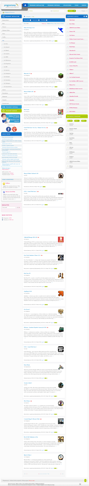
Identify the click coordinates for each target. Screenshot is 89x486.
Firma (3, 33)
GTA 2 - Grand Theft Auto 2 (30, 191)
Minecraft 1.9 (27, 73)
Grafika (3, 37)
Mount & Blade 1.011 (28, 91)
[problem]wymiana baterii (7, 139)
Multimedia (4, 96)
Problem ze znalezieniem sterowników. (10, 155)
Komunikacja (5, 93)
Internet (4, 89)
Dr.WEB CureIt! (72, 61)
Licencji (62, 23)
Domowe (4, 26)
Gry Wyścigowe (7, 83)
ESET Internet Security (74, 103)
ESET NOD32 (72, 111)
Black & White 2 (27, 455)
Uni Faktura (72, 35)
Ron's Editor (72, 23)
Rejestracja (12, 12)
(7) (53, 86)
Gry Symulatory (7, 79)
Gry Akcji (6, 43)
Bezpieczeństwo (5, 20)
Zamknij (80, 484)
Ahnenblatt (71, 100)
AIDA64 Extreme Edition (74, 27)
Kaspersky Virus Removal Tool (75, 58)
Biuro (3, 23)
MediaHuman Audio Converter (75, 88)
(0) (53, 40)
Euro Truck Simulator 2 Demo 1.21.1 (32, 255)
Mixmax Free (72, 84)
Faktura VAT (72, 31)
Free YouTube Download (74, 77)
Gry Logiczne (6, 53)
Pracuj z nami (32, 480)
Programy (29, 16)
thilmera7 (71, 73)
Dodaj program (25, 480)
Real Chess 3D (27, 273)
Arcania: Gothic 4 (28, 383)
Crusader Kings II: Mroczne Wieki (32, 419)
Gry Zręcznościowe (8, 86)
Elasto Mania (27, 365)
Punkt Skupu (72, 46)
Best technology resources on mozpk (9, 157)
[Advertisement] (38, 57)
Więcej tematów (5, 169)
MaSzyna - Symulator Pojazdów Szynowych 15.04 (35, 327)
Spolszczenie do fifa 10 (7, 143)
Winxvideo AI (72, 50)
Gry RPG (5, 66)
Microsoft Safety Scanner (74, 54)
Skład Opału (72, 20)
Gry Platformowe (7, 60)
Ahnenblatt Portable (73, 96)
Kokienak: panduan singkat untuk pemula (10, 159)
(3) (43, 250)
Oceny (58, 23)
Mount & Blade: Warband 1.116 (31, 173)
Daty (55, 23)
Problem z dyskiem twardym (8, 145)
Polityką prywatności (39, 483)
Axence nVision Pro (73, 65)
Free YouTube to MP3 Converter (76, 81)
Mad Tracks (26, 109)
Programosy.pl (6, 480)
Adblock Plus (72, 92)
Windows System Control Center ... (76, 39)
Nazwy (52, 23)
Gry (3, 40)
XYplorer (71, 69)
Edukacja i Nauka (6, 30)
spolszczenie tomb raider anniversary (9, 153)
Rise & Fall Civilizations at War (31, 437)
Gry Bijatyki (6, 50)
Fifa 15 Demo (27, 401)
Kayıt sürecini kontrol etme (7, 137)
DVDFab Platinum (73, 107)
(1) (43, 204)
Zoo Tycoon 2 (27, 309)
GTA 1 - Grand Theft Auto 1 (30, 347)
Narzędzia (4, 99)
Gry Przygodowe (7, 63)
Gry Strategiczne (7, 73)
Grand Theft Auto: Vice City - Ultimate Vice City (35, 127)
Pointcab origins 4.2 (6, 151)
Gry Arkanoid (6, 47)
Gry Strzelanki (7, 76)
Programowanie (5, 103)
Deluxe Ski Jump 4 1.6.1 (29, 27)
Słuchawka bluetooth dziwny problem (10, 147)
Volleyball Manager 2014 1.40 (30, 237)
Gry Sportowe (6, 70)
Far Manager (72, 42)
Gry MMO (6, 56)
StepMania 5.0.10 (28, 291)
